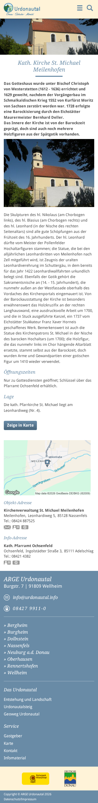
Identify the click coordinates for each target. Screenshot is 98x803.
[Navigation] (80, 8)
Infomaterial (15, 758)
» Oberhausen (18, 659)
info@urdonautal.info (35, 597)
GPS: (25, 527)
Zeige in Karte (20, 425)
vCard (16, 527)
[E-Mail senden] (7, 527)
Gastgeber (13, 735)
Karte (8, 743)
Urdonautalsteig (18, 706)
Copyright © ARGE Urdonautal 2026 (28, 794)
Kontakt (10, 750)
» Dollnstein (16, 638)
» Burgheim (16, 632)
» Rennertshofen (21, 665)
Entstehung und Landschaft (28, 699)
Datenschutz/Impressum (20, 799)
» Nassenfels (16, 645)
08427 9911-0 (29, 608)
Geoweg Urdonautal (21, 714)
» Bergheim (15, 625)
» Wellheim (15, 672)
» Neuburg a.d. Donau (27, 652)
